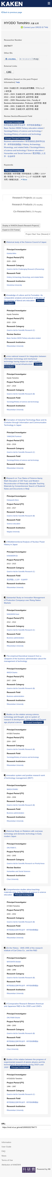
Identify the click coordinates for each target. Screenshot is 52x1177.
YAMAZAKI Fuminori (14, 436)
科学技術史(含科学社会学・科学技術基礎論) (22, 125)
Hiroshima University (14, 285)
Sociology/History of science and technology (22, 131)
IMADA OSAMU (12, 789)
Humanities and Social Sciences (17, 153)
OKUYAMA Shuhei (13, 1018)
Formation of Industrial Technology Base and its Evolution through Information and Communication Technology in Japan (25, 422)
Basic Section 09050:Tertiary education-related (23, 128)
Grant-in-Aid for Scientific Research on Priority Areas (26, 863)
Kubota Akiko (11, 253)
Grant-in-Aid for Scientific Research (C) (21, 330)
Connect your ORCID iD (33, 27)
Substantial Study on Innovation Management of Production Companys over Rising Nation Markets (24, 600)
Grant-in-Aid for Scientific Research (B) (21, 394)
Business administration (14, 141)
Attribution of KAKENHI (11, 1165)
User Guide (6, 1147)
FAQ (3, 1151)
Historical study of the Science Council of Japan (26, 242)
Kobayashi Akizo (13, 500)
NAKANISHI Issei (13, 614)
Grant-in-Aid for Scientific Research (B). (21, 978)
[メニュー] (49, 3)
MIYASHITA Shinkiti (14, 962)
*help (46, 27)
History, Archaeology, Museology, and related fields (25, 277)
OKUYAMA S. (11, 848)
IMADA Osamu (12, 672)
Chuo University (12, 879)
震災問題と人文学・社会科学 (17, 580)
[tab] (27, 198)
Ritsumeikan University (15, 346)
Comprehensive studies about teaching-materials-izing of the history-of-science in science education (25, 892)
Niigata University (13, 532)
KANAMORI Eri (12, 556)
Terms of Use (7, 1160)
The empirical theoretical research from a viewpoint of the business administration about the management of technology (25, 658)
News (4, 1156)
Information (6, 1142)
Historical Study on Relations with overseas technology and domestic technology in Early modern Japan (23, 833)
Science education (35, 150)
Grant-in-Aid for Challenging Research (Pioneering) (25, 269)
